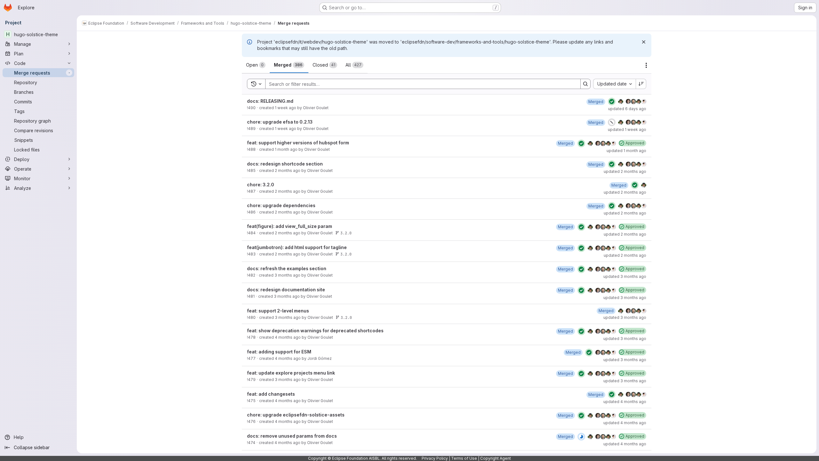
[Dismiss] (644, 42)
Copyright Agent (495, 458)
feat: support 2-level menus (278, 310)
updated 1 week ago (627, 129)
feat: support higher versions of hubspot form (298, 142)
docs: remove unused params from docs (292, 436)
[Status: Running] (581, 437)
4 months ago (288, 337)
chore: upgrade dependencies (281, 205)
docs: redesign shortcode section (285, 163)
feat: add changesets (271, 394)
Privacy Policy (435, 458)
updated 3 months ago (624, 276)
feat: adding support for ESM (279, 351)
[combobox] (614, 84)
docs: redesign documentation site (286, 289)
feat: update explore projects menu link (291, 373)
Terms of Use (464, 458)
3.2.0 (346, 232)
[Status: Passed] (612, 101)
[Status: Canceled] (612, 122)
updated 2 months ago (625, 171)
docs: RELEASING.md (270, 101)
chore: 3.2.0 (260, 184)
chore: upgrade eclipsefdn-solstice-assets (296, 414)
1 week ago (285, 107)
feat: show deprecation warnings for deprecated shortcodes (315, 330)
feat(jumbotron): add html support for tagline (297, 247)
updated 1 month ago (626, 150)
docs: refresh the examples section (286, 268)
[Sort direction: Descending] (641, 84)
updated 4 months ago (624, 401)
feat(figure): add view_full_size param (289, 226)
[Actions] (646, 65)
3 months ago (287, 275)
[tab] (256, 65)
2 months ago (287, 170)
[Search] (585, 84)
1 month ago (286, 149)
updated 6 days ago (627, 108)
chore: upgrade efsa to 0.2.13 (280, 122)
